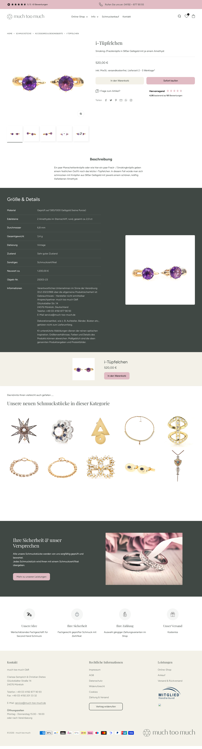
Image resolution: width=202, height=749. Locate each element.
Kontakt (127, 16)
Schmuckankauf (110, 16)
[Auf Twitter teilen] (110, 100)
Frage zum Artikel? (110, 91)
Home (9, 34)
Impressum (95, 669)
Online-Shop (78, 16)
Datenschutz (95, 680)
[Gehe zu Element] (64, 133)
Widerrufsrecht (97, 686)
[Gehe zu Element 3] (47, 133)
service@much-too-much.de (30, 703)
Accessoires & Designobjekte (49, 34)
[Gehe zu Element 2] (31, 133)
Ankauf (161, 675)
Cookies (93, 691)
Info (93, 16)
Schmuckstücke (23, 34)
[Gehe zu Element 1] (14, 133)
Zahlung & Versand (99, 697)
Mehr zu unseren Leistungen (31, 576)
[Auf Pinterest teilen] (115, 100)
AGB (91, 675)
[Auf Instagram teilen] (131, 100)
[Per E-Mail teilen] (120, 100)
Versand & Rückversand (170, 680)
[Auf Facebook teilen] (105, 100)
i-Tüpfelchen (72, 34)
